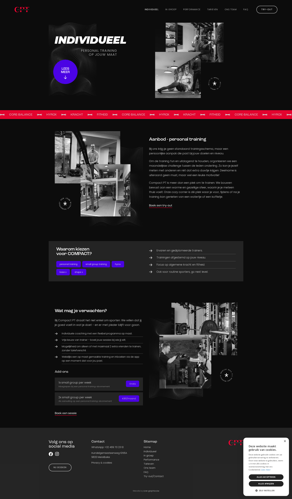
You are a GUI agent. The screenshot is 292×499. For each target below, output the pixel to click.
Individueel (152, 9)
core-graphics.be (151, 491)
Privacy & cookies (101, 462)
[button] (266, 490)
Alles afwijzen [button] (266, 483)
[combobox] (278, 441)
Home (147, 447)
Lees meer (266, 469)
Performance (191, 9)
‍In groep (149, 455)
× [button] (285, 441)
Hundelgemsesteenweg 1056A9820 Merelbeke (109, 455)
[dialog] (266, 467)
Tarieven (212, 9)
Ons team (231, 9)
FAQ (245, 9)
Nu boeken (60, 467)
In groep (171, 9)
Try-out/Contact (154, 476)
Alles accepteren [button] (266, 477)
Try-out (267, 9)
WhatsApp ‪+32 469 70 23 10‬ (107, 447)
